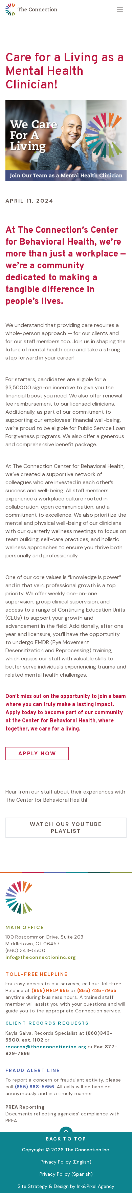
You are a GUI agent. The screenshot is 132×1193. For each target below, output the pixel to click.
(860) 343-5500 (25, 950)
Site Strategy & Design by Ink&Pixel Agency (66, 1186)
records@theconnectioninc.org (46, 1047)
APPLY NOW (37, 753)
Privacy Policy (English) (66, 1162)
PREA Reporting (25, 1107)
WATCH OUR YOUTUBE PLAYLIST (66, 828)
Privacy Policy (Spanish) (66, 1174)
